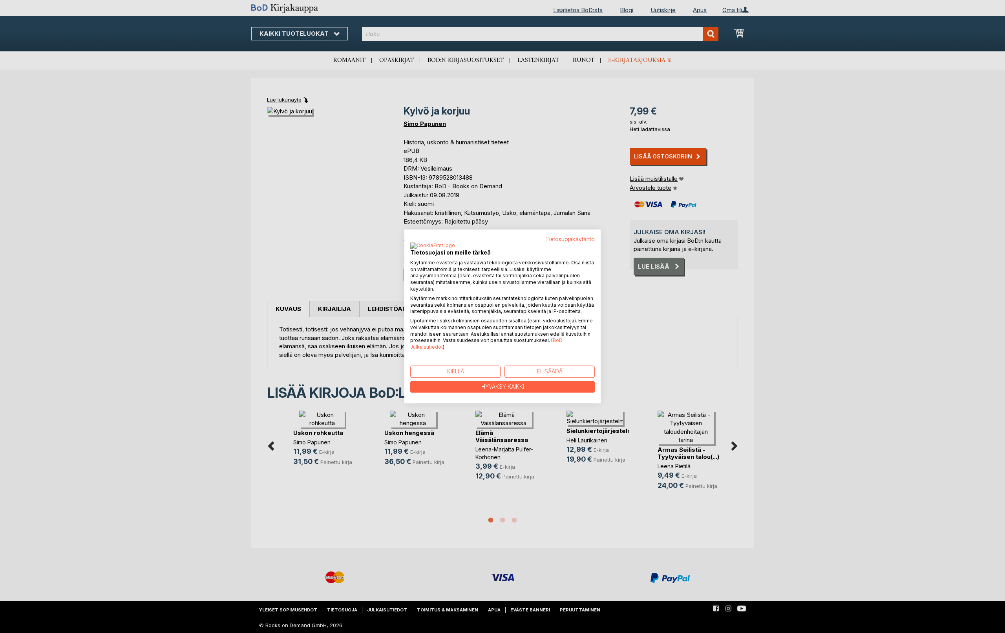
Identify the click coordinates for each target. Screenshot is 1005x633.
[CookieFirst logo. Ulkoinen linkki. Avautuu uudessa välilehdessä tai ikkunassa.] (432, 245)
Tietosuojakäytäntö (570, 239)
